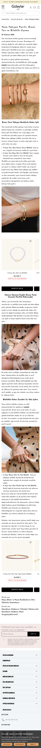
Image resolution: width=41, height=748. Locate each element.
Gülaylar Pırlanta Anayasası (11, 666)
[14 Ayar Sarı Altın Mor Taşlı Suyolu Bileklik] (17, 555)
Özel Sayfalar (7, 688)
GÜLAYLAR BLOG (7, 710)
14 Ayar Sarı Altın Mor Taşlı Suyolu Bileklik (17, 574)
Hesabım (5, 671)
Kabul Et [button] (32, 744)
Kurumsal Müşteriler (9, 698)
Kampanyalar (6, 661)
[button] (6, 744)
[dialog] (20, 739)
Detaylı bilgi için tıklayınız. (20, 741)
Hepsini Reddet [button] (20, 744)
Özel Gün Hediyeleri (8, 682)
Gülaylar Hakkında (8, 655)
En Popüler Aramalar (9, 693)
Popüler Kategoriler (8, 704)
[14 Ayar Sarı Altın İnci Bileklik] (17, 254)
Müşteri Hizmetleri (8, 677)
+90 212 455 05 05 (11, 720)
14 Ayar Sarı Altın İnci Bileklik (17, 273)
